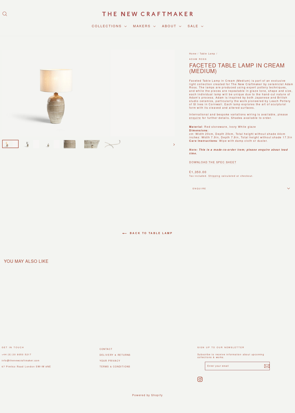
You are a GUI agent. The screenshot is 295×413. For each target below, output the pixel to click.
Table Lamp (207, 53)
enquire (195, 118)
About (170, 26)
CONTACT (106, 349)
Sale (194, 26)
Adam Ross (198, 59)
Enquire (199, 188)
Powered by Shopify (147, 395)
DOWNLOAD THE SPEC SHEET (212, 162)
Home (193, 53)
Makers (142, 26)
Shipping (214, 175)
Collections (107, 26)
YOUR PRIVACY (110, 360)
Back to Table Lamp (150, 233)
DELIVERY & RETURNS (115, 354)
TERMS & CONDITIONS (115, 366)
